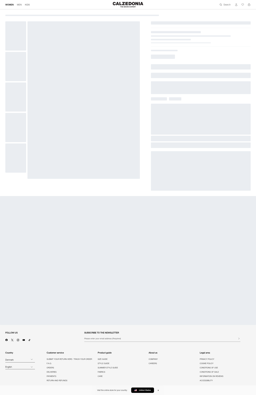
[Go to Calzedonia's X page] (12, 339)
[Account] (236, 4)
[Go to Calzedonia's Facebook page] (6, 339)
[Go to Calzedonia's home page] (128, 4)
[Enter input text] (238, 338)
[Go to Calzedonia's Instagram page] (18, 339)
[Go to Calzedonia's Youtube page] (24, 339)
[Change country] (31, 359)
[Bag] (249, 4)
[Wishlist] (242, 4)
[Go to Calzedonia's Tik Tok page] (29, 339)
